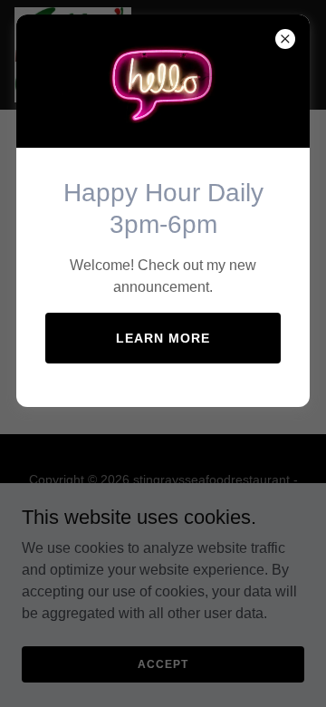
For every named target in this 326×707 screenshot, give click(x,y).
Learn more (163, 338)
